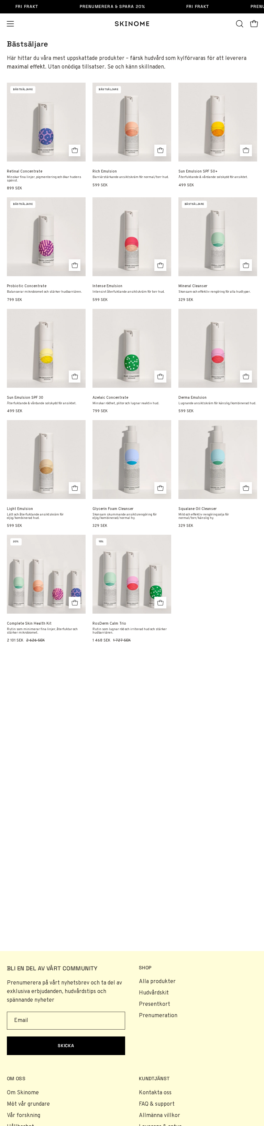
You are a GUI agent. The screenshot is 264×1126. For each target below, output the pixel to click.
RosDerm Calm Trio (109, 624)
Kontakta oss (155, 1092)
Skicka (66, 1046)
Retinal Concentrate (24, 172)
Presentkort (154, 1004)
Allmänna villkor (159, 1115)
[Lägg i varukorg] (75, 151)
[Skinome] (132, 23)
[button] (239, 24)
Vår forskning (23, 1115)
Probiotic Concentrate (26, 286)
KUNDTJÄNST (154, 1079)
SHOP (145, 968)
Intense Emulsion (107, 286)
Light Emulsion (20, 509)
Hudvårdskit (154, 993)
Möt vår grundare (28, 1104)
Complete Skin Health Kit (29, 624)
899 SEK (14, 188)
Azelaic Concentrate (110, 398)
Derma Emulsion (192, 398)
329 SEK (185, 300)
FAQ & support (157, 1104)
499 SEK (186, 185)
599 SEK (100, 185)
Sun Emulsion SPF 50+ (198, 172)
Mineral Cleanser (192, 286)
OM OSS (16, 1079)
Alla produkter (157, 981)
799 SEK (14, 300)
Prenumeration (158, 1015)
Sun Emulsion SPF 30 (25, 398)
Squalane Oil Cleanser (197, 509)
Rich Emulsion (104, 172)
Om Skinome (23, 1092)
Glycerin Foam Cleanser (112, 509)
